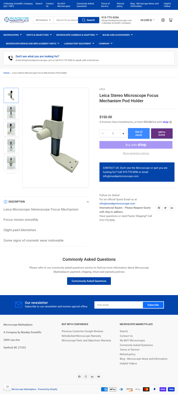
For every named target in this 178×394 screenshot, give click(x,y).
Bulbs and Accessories (116, 35)
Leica (102, 89)
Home (6, 73)
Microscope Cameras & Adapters (75, 35)
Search (38, 3)
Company (104, 43)
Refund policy (120, 4)
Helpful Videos (167, 4)
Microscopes (11, 35)
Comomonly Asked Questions (89, 281)
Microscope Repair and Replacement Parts (31, 43)
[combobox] (77, 20)
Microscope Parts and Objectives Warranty (86, 340)
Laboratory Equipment (77, 43)
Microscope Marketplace (24, 389)
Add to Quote (161, 133)
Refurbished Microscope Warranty (81, 336)
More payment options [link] (136, 153)
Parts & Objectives (37, 35)
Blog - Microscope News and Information (143, 358)
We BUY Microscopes (63, 4)
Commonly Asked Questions (85, 4)
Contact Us (126, 336)
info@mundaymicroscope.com (117, 203)
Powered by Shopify (47, 389)
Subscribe (153, 305)
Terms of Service (105, 4)
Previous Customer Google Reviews (82, 331)
